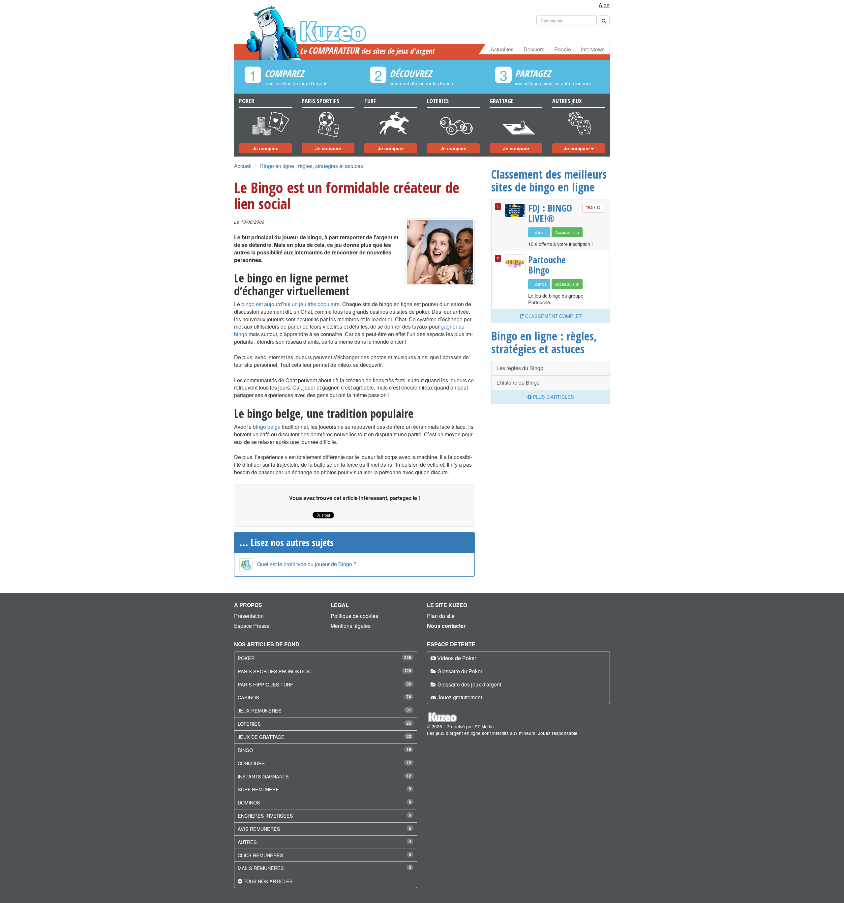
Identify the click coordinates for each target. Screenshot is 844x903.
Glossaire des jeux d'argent (469, 684)
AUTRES (247, 841)
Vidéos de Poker (456, 658)
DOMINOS (249, 802)
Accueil (243, 166)
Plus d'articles (552, 396)
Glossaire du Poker (459, 671)
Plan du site (441, 616)
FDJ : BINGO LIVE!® (550, 213)
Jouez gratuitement (459, 697)
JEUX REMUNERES (260, 710)
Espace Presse (252, 625)
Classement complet (553, 315)
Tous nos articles (268, 881)
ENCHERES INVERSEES (265, 815)
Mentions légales (351, 625)
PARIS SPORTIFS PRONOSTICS (274, 671)
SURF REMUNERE (258, 789)
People (562, 49)
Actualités (502, 49)
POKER (246, 658)
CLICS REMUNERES (260, 855)
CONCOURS (251, 763)
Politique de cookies (354, 616)
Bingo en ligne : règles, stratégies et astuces (311, 166)
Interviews (593, 49)
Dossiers (534, 49)
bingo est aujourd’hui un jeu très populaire (290, 304)
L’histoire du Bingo (518, 382)
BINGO (245, 749)
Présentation (249, 616)
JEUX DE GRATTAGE (261, 736)
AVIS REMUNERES (259, 828)
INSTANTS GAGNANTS (263, 776)
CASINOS (248, 697)
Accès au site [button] (567, 232)
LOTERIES (249, 723)
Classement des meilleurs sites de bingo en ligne (549, 180)
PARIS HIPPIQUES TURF (265, 684)
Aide (604, 5)
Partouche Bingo (547, 264)
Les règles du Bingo (520, 368)
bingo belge (267, 426)
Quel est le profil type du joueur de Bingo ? (306, 564)
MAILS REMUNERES (261, 867)
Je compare (266, 148)
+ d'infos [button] (539, 232)
